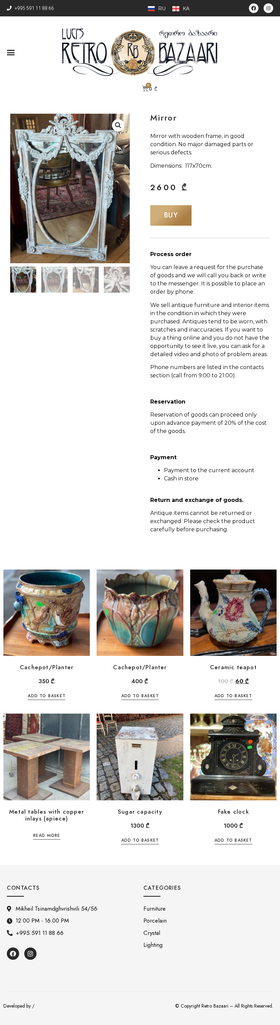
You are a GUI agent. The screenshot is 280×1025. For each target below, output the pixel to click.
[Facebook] (253, 8)
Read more (46, 836)
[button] (10, 52)
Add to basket (47, 696)
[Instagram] (268, 8)
